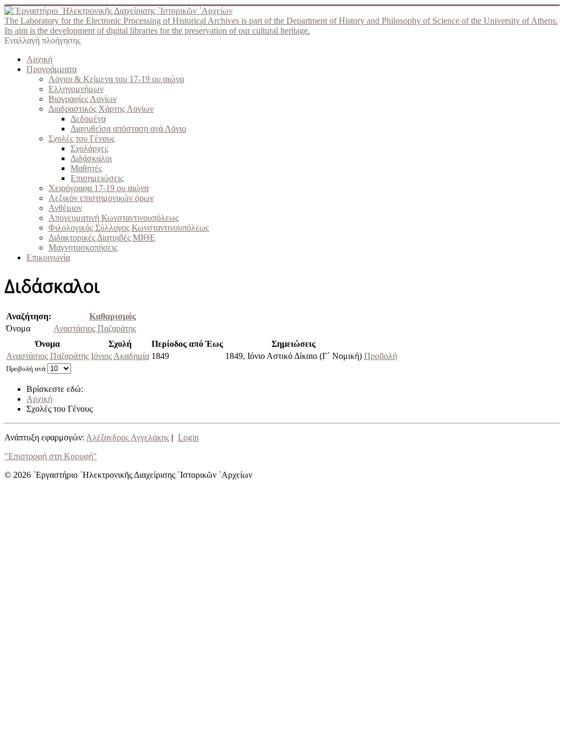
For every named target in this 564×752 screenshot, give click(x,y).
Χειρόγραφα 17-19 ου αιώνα (98, 188)
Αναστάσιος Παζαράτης (94, 328)
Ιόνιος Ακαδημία (120, 356)
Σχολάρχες (89, 148)
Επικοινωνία (48, 257)
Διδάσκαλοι (91, 158)
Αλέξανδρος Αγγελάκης (127, 437)
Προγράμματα (51, 69)
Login (188, 437)
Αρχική (39, 59)
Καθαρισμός (112, 316)
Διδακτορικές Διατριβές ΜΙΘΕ (101, 237)
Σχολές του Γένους (81, 138)
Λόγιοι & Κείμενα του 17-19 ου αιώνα (116, 79)
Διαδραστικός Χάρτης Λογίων (101, 108)
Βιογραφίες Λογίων (82, 98)
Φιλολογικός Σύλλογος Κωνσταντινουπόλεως (128, 227)
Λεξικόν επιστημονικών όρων (101, 198)
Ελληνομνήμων (76, 89)
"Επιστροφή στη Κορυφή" (50, 456)
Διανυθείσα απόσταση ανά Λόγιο (128, 128)
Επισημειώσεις (96, 178)
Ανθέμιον (65, 207)
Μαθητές (86, 168)
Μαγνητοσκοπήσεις (82, 247)
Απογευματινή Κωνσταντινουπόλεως (113, 217)
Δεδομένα (88, 118)
